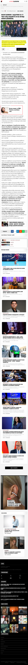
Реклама (12, 662)
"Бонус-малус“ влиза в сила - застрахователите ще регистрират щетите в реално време (13, 585)
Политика (3, 641)
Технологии (3, 648)
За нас (2, 563)
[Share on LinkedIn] (17, 231)
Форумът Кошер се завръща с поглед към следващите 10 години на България (12, 408)
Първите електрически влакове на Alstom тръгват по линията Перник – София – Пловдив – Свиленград (13, 361)
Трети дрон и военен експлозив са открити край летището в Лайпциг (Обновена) (13, 456)
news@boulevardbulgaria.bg (16, 569)
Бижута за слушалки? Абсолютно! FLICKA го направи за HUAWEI (14, 503)
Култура (2, 650)
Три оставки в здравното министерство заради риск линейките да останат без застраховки (13, 432)
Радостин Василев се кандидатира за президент (13, 314)
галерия (2, 637)
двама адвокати (19, 76)
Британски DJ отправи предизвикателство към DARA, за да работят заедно (13, 589)
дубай (13, 235)
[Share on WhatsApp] (23, 231)
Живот (2, 639)
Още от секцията (14, 468)
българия (9, 235)
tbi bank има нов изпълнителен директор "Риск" (12, 531)
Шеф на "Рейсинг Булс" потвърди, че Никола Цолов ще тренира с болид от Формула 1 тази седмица (14, 592)
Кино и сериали (4, 646)
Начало (6, 662)
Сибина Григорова (4, 567)
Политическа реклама (21, 662)
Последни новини (5, 249)
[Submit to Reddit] (20, 231)
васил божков (4, 235)
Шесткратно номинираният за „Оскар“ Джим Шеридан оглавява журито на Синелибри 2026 (13, 337)
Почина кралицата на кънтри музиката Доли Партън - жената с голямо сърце (13, 292)
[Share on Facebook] (12, 231)
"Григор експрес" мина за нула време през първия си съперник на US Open (14, 269)
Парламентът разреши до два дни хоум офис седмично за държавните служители (13, 385)
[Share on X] (15, 231)
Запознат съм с (13, 53)
